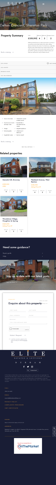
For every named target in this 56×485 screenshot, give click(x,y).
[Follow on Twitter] (28, 367)
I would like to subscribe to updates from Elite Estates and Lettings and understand (19, 340)
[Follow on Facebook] (24, 367)
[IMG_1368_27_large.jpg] (28, 96)
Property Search (33, 370)
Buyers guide (7, 253)
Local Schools (4, 63)
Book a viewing (6, 52)
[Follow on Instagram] (32, 367)
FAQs (4, 256)
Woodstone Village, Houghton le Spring (10, 220)
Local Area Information (6, 75)
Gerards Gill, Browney (11, 180)
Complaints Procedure (14, 405)
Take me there (10, 282)
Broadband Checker (5, 71)
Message (13, 319)
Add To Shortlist (40, 112)
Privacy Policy (11, 402)
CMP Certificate (11, 408)
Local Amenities (4, 67)
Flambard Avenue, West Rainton (40, 181)
